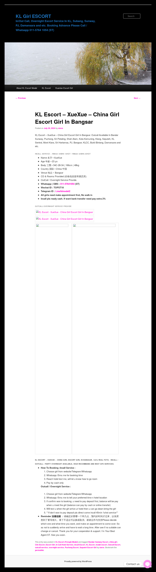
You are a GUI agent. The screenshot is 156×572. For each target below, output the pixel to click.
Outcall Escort (114, 544)
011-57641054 (67, 183)
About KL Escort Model (26, 88)
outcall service (41, 547)
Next (137, 98)
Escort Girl (50, 544)
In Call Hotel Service (64, 544)
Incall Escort (79, 544)
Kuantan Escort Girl (64, 88)
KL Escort (46, 88)
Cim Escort (40, 544)
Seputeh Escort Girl (88, 547)
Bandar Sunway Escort (98, 542)
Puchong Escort (72, 547)
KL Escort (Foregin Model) (66, 542)
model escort (101, 544)
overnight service (56, 547)
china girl (113, 542)
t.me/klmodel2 (62, 191)
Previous (21, 98)
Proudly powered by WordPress (78, 561)
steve (60, 128)
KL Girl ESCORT (33, 16)
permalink (39, 550)
